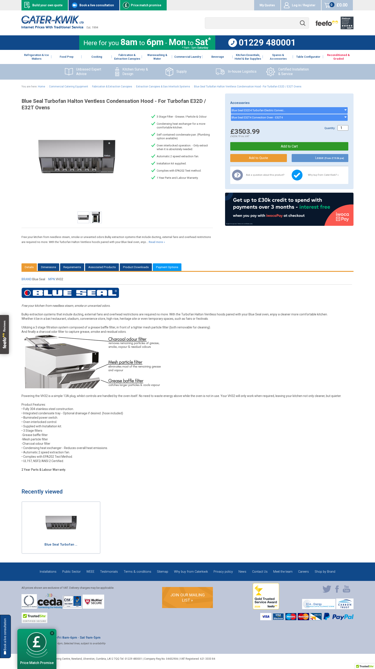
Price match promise (146, 5)
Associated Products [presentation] (102, 267)
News (242, 572)
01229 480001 (267, 42)
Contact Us (260, 572)
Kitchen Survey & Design (135, 71)
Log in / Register (304, 5)
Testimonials (109, 572)
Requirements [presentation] (72, 267)
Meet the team (283, 572)
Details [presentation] (29, 267)
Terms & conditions (137, 572)
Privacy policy (223, 572)
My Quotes (267, 5)
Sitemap (162, 572)
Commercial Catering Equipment (68, 86)
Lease (329, 158)
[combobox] (257, 23)
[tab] (29, 267)
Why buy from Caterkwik (191, 572)
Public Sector (71, 572)
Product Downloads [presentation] (136, 267)
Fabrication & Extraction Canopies (112, 86)
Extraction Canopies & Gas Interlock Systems (163, 86)
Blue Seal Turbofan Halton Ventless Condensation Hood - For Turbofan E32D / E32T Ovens (247, 86)
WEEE (90, 572)
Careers (303, 572)
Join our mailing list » (187, 597)
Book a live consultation (96, 5)
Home (41, 86)
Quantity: (329, 128)
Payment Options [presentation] (167, 267)
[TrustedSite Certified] (34, 617)
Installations (48, 572)
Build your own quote (47, 5)
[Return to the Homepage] (59, 27)
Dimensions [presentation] (48, 267)
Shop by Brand (325, 572)
